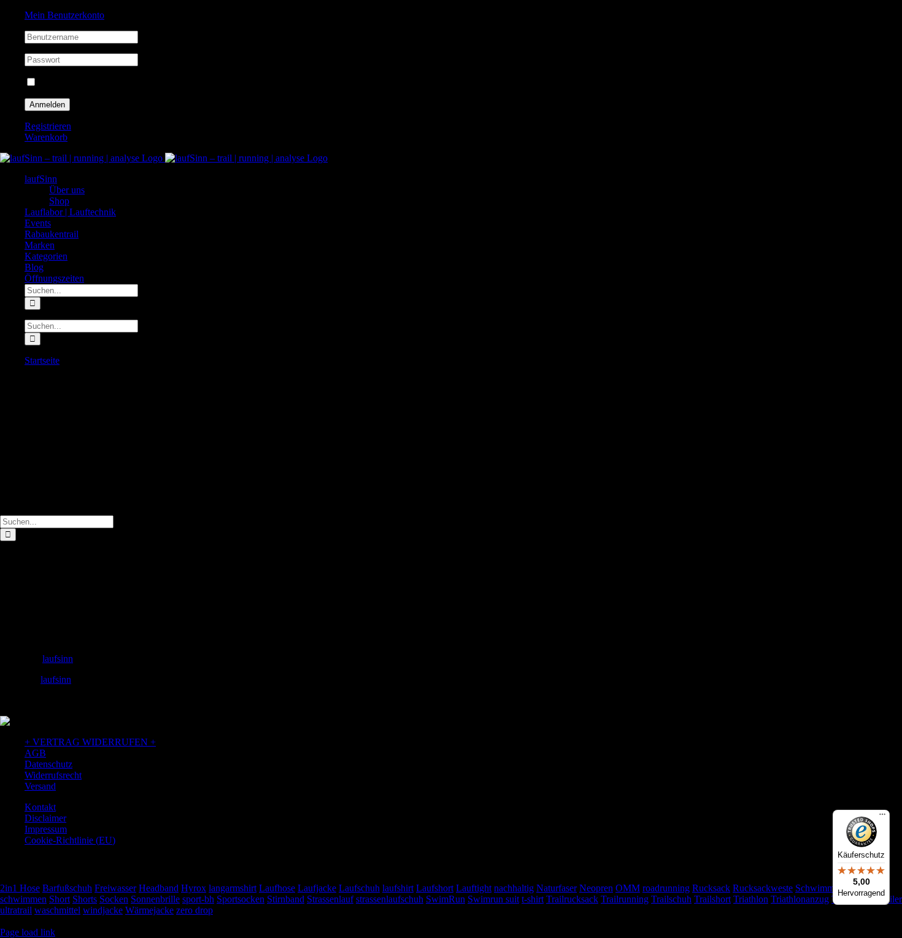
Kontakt (40, 807)
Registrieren (48, 126)
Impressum (46, 829)
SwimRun (445, 899)
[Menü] (882, 817)
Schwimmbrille (824, 888)
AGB (35, 753)
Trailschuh (671, 899)
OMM (627, 888)
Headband (159, 888)
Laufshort (434, 888)
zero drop (194, 910)
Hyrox (193, 888)
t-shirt (533, 899)
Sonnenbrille (155, 899)
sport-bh (198, 899)
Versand (40, 786)
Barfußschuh (67, 888)
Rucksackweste (763, 888)
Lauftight (473, 888)
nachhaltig (514, 888)
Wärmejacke (149, 910)
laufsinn (57, 658)
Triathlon (750, 899)
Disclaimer (45, 818)
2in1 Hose (20, 888)
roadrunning (666, 888)
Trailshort (712, 899)
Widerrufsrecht (53, 775)
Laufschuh (359, 888)
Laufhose (277, 888)
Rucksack (711, 888)
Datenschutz (48, 764)
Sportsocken (240, 899)
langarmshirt (232, 888)
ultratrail (16, 910)
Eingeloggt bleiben (74, 82)
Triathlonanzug (800, 899)
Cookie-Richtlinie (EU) (70, 840)
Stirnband (285, 899)
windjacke (103, 910)
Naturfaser (556, 888)
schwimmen (23, 899)
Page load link (27, 932)
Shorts (84, 899)
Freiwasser (115, 888)
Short (59, 899)
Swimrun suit (493, 899)
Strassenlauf (330, 899)
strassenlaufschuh (389, 899)
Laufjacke (317, 888)
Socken (113, 899)
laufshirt (398, 888)
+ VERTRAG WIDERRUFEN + (90, 742)
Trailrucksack (572, 899)
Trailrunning (625, 899)
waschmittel (57, 910)
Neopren (596, 888)
